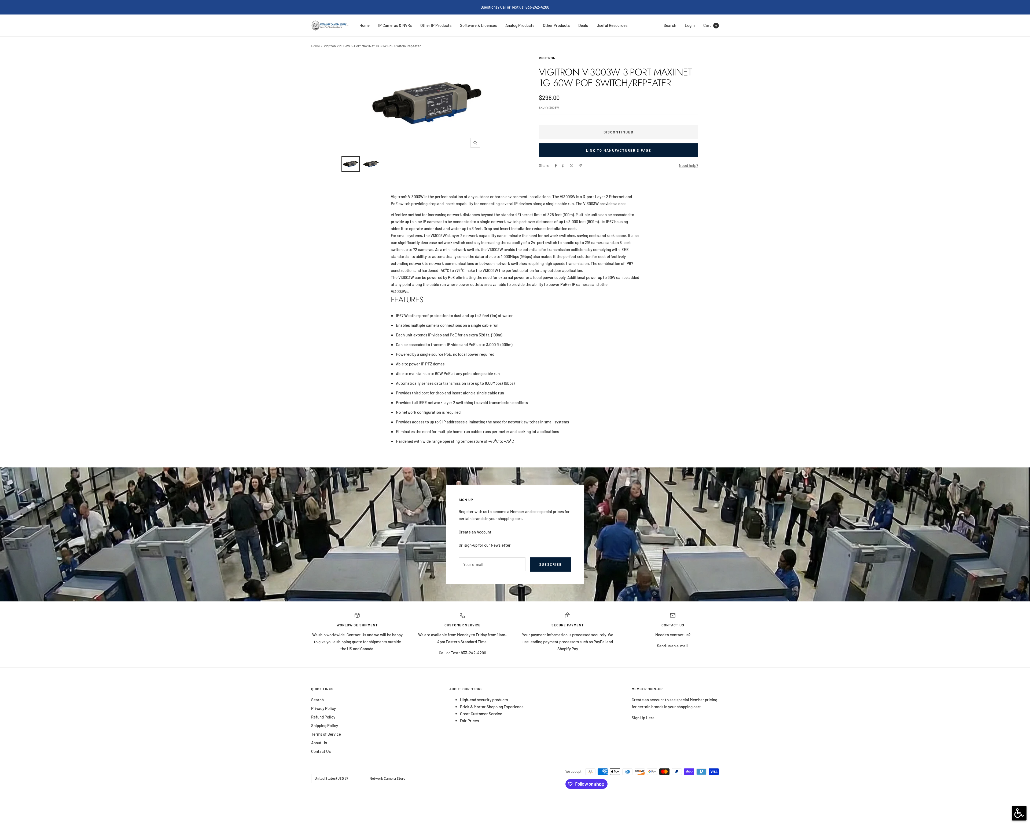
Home (364, 25)
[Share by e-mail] (580, 165)
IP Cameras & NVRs (395, 25)
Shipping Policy (324, 725)
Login (690, 25)
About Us (319, 742)
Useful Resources (612, 25)
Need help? (688, 165)
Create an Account (475, 531)
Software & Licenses (478, 25)
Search (670, 25)
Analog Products (519, 25)
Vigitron (547, 58)
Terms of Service (326, 734)
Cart (710, 25)
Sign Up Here (643, 717)
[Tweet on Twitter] (571, 166)
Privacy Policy (323, 708)
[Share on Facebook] (556, 166)
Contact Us (357, 634)
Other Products (556, 25)
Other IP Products (435, 25)
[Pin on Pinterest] (563, 166)
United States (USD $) (331, 778)
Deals (583, 25)
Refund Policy (323, 716)
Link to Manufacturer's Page (618, 150)
